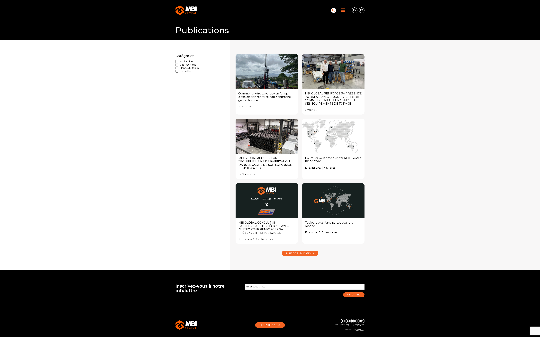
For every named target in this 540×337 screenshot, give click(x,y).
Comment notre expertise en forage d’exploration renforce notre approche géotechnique (264, 97)
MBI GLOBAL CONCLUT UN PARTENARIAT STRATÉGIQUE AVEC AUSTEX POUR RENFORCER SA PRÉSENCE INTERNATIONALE (263, 227)
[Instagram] (362, 321)
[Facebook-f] (343, 321)
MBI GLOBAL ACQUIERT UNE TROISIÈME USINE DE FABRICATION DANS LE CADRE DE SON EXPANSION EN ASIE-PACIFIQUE (265, 163)
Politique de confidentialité (354, 329)
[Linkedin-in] (348, 321)
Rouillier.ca (360, 326)
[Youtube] (352, 321)
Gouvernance (359, 331)
